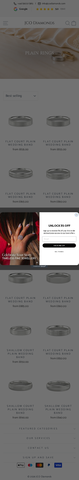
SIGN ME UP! (59, 246)
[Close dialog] (76, 214)
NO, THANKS (59, 252)
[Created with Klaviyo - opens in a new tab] (39, 266)
